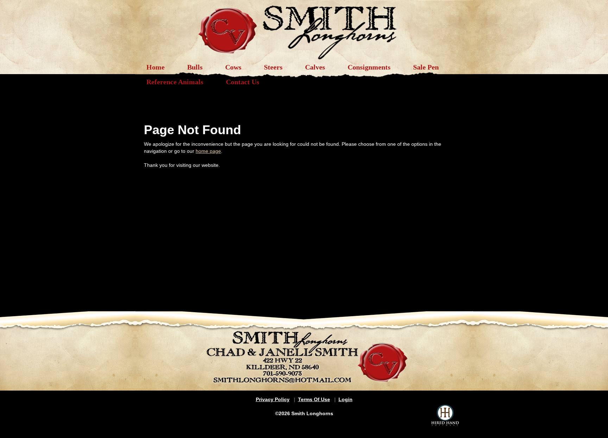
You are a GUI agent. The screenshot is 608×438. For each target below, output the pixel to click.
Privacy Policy (273, 399)
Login (345, 399)
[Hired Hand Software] (445, 415)
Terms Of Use (314, 399)
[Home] (304, 29)
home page (208, 151)
